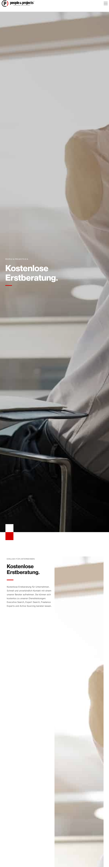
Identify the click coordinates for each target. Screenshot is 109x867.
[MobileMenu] (106, 3)
